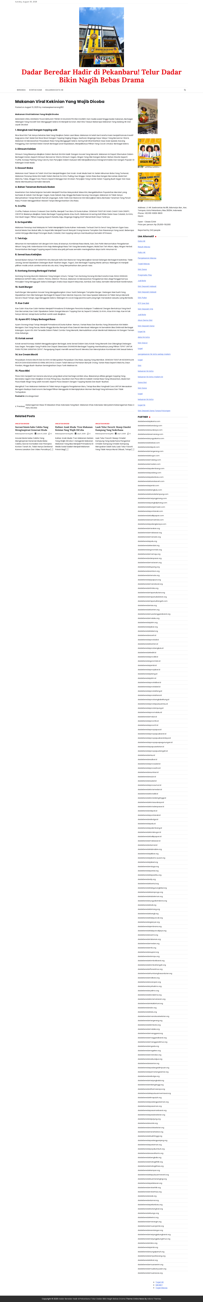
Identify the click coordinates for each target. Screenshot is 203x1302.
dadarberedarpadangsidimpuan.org (153, 1067)
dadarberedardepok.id (147, 811)
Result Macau (144, 246)
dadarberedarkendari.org (148, 545)
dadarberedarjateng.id (147, 674)
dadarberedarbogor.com (149, 455)
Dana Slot (142, 382)
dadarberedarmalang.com (149, 460)
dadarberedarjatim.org (148, 622)
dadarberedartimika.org (148, 588)
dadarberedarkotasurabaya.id (151, 802)
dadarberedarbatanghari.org (150, 1209)
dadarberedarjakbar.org (148, 853)
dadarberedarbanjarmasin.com (151, 507)
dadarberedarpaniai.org (148, 871)
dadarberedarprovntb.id (148, 721)
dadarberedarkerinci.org (148, 1217)
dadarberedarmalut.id (147, 717)
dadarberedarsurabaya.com (150, 430)
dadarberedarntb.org (147, 948)
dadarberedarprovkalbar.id (149, 682)
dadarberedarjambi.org (148, 1247)
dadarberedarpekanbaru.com (151, 477)
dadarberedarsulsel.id (147, 781)
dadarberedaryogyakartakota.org (152, 901)
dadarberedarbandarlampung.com (153, 494)
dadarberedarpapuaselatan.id (151, 746)
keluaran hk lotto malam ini (150, 376)
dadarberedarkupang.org (149, 567)
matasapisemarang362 (53, 107)
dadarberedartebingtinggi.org (151, 1085)
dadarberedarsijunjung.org (149, 1119)
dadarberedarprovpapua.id (149, 729)
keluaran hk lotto (146, 371)
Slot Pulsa (142, 297)
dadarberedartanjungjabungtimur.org (154, 1239)
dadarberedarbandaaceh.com (151, 481)
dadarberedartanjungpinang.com (152, 498)
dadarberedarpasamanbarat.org (152, 1110)
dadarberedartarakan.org (149, 528)
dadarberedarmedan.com (149, 464)
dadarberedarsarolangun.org (150, 1230)
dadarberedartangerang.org (150, 1020)
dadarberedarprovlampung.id (150, 708)
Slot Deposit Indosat (147, 286)
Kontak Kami (35, 90)
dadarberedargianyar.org (149, 922)
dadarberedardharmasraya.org (151, 1089)
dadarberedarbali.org (147, 905)
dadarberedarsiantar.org (148, 1063)
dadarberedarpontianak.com (150, 511)
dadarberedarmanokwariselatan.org (153, 1016)
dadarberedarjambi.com (148, 485)
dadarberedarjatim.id (147, 678)
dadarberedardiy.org (147, 879)
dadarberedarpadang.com (149, 473)
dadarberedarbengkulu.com (150, 490)
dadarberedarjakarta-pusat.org (151, 858)
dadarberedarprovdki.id (148, 657)
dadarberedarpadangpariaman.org (153, 1102)
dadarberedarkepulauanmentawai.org (154, 1093)
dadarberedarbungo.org (148, 1213)
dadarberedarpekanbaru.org (150, 1204)
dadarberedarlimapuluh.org (150, 1097)
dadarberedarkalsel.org (148, 631)
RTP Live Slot (143, 303)
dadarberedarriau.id (146, 755)
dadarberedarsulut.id (147, 776)
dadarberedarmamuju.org (149, 554)
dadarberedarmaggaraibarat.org (152, 1038)
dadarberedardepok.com (149, 447)
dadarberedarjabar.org (148, 627)
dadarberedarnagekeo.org (149, 1050)
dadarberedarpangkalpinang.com (152, 503)
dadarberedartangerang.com (150, 451)
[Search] (185, 90)
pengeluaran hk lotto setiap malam (154, 354)
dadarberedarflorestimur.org (150, 969)
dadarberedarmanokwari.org (150, 584)
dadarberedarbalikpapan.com (151, 515)
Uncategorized (31, 396)
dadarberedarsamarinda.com (151, 520)
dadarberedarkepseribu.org (149, 875)
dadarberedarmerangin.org (149, 1222)
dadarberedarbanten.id (148, 644)
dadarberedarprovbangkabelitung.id (153, 699)
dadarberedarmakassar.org (150, 532)
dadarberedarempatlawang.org (151, 1256)
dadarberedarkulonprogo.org (150, 892)
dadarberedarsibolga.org (149, 1076)
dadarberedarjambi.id (147, 665)
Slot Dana (142, 269)
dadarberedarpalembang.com (151, 468)
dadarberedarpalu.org (147, 541)
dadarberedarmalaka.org (149, 1029)
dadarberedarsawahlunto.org (150, 1153)
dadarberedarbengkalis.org (149, 1157)
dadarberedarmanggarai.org (150, 1033)
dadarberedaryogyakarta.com (151, 438)
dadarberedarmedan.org (148, 943)
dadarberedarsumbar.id (148, 772)
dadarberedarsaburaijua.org (150, 1059)
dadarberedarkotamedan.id (150, 789)
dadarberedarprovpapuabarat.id (152, 734)
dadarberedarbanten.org (148, 609)
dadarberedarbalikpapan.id (149, 836)
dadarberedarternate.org (149, 575)
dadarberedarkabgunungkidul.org (152, 888)
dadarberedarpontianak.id (149, 815)
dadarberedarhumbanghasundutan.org (155, 973)
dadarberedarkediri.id (147, 652)
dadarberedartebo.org (147, 1243)
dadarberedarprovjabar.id (149, 669)
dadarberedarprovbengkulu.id (150, 648)
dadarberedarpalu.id (147, 823)
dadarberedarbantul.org (148, 883)
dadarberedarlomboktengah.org (152, 965)
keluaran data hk (54, 90)
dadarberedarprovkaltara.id (150, 695)
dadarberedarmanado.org (149, 537)
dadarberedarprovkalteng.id (150, 691)
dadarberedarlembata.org (149, 1025)
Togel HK (160, 1282)
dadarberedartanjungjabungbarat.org (154, 1234)
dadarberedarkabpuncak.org (150, 918)
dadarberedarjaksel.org (148, 862)
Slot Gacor (143, 343)
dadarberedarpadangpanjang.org (152, 1140)
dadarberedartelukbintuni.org (150, 1003)
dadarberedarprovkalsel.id (149, 687)
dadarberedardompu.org (149, 956)
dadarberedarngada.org (148, 1046)
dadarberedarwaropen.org (149, 982)
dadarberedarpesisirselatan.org (151, 1115)
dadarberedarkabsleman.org (150, 896)
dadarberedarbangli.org (148, 913)
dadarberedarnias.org (147, 605)
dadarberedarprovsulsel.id (149, 764)
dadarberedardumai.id (147, 845)
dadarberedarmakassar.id (149, 841)
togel (140, 348)
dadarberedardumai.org (148, 1200)
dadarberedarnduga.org (148, 866)
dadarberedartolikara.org (149, 978)
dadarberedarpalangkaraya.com (152, 524)
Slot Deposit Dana (146, 326)
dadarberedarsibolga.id (148, 819)
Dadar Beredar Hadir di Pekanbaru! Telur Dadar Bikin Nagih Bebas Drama (101, 75)
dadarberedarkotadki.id (148, 794)
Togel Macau (144, 263)
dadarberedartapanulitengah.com (153, 601)
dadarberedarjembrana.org (150, 926)
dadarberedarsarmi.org (148, 935)
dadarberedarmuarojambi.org (151, 1226)
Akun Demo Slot (145, 320)
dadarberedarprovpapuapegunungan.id (155, 742)
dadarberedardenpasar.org (150, 558)
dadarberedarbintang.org (149, 909)
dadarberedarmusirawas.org (150, 1273)
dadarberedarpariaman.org (150, 1144)
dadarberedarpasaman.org (150, 1106)
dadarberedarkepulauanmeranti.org (153, 1175)
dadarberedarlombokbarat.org (151, 960)
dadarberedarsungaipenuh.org (151, 1252)
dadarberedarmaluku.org (148, 618)
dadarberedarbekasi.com (149, 443)
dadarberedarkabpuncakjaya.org (152, 931)
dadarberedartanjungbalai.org (151, 1080)
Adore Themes (154, 1298)
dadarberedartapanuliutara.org (151, 592)
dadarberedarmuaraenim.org (150, 1264)
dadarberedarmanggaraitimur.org (152, 1042)
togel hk (141, 405)
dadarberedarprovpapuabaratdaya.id (154, 738)
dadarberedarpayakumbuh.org (151, 1149)
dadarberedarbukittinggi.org (150, 1136)
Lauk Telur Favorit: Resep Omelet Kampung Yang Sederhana (113, 428)
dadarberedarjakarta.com (149, 421)
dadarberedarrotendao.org (149, 1055)
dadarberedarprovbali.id (148, 640)
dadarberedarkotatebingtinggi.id (152, 798)
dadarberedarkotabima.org (150, 995)
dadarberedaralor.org (147, 1008)
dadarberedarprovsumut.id (149, 785)
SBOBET (159, 1285)
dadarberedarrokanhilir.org (149, 1187)
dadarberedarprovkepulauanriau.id (153, 704)
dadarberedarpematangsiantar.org (153, 1072)
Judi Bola (142, 280)
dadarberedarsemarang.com (150, 434)
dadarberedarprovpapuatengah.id (153, 751)
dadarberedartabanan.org (149, 939)
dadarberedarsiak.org (147, 1196)
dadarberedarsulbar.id (147, 759)
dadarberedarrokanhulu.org (150, 1192)
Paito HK (141, 252)
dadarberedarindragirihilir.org (150, 1162)
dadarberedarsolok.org (148, 1123)
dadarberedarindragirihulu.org (151, 1166)
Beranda (21, 90)
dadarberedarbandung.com (150, 425)
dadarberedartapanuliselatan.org (152, 597)
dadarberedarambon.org (149, 571)
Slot (139, 365)
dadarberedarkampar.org (149, 1170)
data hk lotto (144, 337)
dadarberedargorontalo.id (149, 661)
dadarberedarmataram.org (150, 562)
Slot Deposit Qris (145, 309)
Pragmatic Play (145, 275)
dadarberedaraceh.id (147, 635)
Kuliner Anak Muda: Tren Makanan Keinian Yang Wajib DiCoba (74, 428)
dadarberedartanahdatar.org (150, 1132)
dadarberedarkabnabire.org (150, 849)
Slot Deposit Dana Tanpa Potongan (154, 410)
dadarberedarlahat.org (148, 1260)
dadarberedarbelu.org (147, 1012)
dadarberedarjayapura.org (149, 580)
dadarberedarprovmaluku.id (150, 712)
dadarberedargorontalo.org (150, 550)
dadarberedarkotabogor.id (149, 832)
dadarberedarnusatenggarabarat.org (154, 614)
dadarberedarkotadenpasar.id (151, 806)
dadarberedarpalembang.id (150, 828)
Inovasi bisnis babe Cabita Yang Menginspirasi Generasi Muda (31, 428)
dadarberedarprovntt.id (148, 725)
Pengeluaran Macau (147, 258)
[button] (163, 221)
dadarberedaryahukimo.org (150, 986)
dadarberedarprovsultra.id (149, 768)
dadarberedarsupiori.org (148, 952)
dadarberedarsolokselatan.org (151, 1127)
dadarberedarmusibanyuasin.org (152, 1269)
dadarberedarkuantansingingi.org (152, 1179)
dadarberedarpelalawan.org (150, 1183)
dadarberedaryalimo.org (148, 990)
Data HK (141, 241)
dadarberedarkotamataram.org (151, 999)
